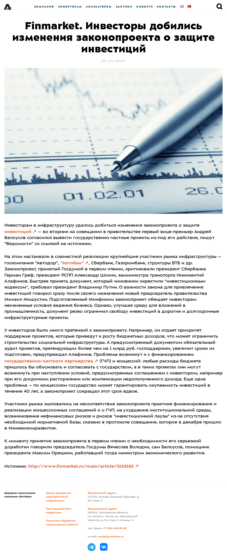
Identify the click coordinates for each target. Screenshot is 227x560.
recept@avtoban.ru (111, 536)
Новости (144, 6)
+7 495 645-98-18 (115, 528)
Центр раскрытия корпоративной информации (58, 497)
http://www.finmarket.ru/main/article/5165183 (81, 466)
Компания (44, 6)
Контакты (166, 6)
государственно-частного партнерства (48, 361)
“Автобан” (72, 263)
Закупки (124, 6)
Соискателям (99, 6)
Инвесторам (70, 6)
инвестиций (17, 232)
